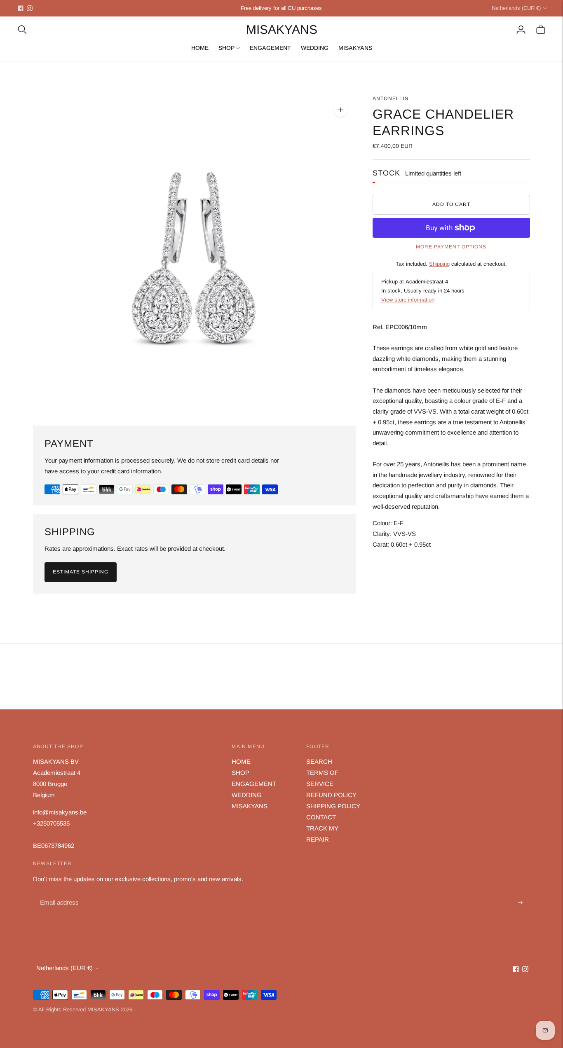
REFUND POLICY (331, 794)
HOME (200, 47)
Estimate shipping (80, 572)
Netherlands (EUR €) (516, 8)
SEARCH (319, 761)
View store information (407, 300)
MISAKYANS (355, 47)
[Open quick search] (22, 30)
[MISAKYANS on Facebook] (20, 8)
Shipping (439, 264)
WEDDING (314, 47)
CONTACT (321, 817)
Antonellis (390, 98)
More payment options (451, 247)
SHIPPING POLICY (333, 805)
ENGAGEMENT (270, 47)
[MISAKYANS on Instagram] (30, 8)
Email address (58, 893)
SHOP (226, 47)
